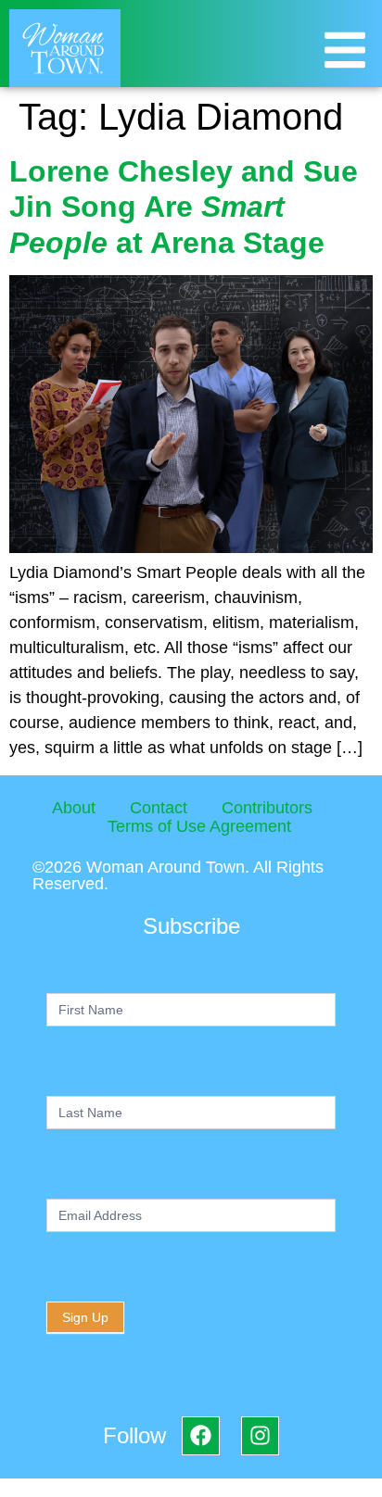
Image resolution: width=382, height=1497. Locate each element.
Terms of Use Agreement (199, 826)
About (74, 808)
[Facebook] (201, 1435)
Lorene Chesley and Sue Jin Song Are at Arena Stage (183, 207)
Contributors (267, 808)
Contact (158, 808)
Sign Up (85, 1317)
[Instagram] (260, 1435)
